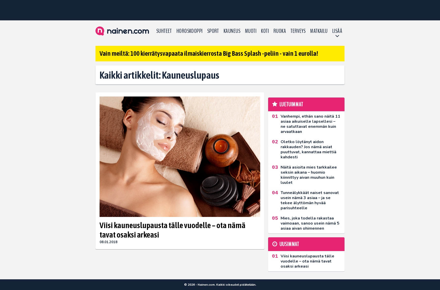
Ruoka (279, 31)
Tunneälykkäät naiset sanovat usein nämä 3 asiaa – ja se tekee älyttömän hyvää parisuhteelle (310, 200)
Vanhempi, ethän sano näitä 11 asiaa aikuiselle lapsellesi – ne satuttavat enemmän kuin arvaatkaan (310, 124)
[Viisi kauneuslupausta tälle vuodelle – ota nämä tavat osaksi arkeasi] (180, 156)
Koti (265, 31)
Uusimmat (289, 244)
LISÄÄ (337, 31)
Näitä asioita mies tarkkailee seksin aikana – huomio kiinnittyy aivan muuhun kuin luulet (309, 174)
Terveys (298, 31)
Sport (213, 31)
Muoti (250, 31)
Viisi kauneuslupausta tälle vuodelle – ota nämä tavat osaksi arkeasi (172, 229)
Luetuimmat (291, 104)
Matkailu (319, 31)
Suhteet (164, 31)
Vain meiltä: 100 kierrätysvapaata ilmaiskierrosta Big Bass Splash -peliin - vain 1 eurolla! (209, 53)
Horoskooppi (189, 31)
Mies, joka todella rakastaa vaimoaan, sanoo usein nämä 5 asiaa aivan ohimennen (310, 223)
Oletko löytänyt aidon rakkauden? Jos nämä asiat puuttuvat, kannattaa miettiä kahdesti (308, 149)
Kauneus (232, 31)
